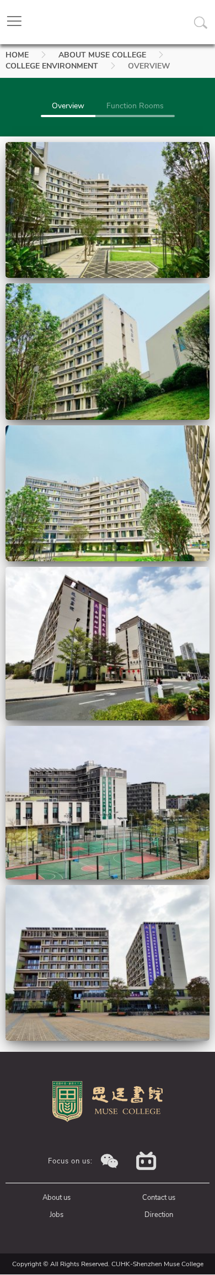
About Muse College (102, 55)
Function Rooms (135, 106)
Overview (68, 106)
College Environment (52, 66)
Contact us (158, 1198)
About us (56, 1198)
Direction (158, 1215)
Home (17, 55)
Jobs (56, 1215)
